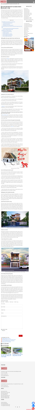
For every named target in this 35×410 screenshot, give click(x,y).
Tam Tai (12, 126)
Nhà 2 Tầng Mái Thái (4, 394)
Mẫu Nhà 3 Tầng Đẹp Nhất (5, 397)
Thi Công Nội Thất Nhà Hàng (5, 405)
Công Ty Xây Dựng (4, 402)
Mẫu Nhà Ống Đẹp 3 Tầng (5, 396)
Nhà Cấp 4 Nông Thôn (4, 393)
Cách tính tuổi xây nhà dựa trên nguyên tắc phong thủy (10, 28)
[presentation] (11, 358)
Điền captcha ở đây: (4, 329)
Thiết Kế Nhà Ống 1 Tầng (28, 13)
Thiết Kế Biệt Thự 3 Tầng (27, 18)
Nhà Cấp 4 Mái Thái (4, 391)
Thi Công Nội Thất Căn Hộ (28, 26)
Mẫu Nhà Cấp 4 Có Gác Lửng (5, 392)
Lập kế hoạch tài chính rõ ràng (7, 31)
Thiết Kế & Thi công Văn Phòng (28, 19)
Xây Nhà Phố (26, 30)
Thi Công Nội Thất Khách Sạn (5, 404)
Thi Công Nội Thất (26, 23)
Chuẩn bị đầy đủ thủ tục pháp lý (7, 33)
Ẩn (13, 20)
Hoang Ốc (3, 106)
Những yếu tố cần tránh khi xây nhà (8, 25)
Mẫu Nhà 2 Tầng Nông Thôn (5, 395)
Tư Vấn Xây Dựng (26, 35)
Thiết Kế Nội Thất (26, 9)
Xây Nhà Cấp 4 (26, 27)
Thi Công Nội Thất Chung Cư (28, 25)
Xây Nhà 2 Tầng (26, 31)
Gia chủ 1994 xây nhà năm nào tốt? (8, 29)
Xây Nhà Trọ (26, 32)
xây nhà (8, 58)
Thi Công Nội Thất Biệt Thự (28, 24)
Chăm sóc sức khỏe (6, 32)
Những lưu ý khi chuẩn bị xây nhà (6, 30)
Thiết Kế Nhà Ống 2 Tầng (28, 14)
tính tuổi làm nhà (5, 114)
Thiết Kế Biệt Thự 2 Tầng (27, 17)
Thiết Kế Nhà (26, 8)
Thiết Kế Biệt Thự (26, 16)
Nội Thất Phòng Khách (4, 403)
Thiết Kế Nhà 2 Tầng (27, 15)
